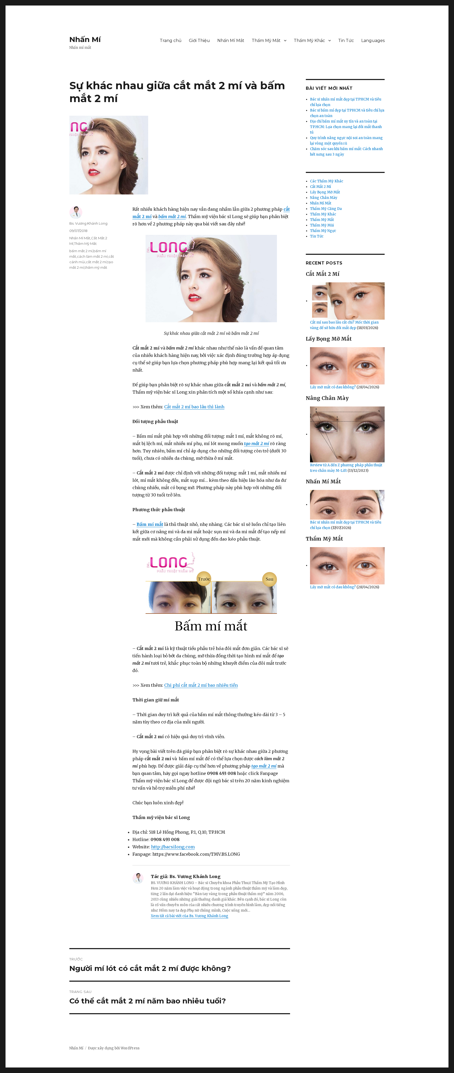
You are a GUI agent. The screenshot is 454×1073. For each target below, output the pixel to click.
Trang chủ (171, 40)
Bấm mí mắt (150, 524)
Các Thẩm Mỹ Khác (326, 181)
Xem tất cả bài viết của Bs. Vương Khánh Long (189, 916)
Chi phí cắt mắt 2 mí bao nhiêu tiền (201, 685)
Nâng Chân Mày (323, 197)
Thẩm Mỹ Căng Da (326, 209)
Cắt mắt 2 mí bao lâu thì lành (194, 406)
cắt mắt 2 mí (96, 262)
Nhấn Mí (85, 39)
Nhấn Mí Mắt (230, 40)
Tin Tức (346, 40)
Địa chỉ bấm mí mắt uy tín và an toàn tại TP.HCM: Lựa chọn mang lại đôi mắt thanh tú (346, 127)
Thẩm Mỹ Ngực (323, 231)
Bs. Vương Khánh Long (88, 223)
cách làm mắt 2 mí (92, 256)
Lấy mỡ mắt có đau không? (333, 387)
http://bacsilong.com (173, 846)
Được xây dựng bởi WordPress (114, 1048)
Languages (373, 40)
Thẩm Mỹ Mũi (322, 225)
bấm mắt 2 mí (172, 216)
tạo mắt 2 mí (256, 443)
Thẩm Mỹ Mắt (266, 40)
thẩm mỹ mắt (96, 267)
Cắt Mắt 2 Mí (320, 186)
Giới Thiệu (199, 40)
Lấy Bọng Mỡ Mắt (325, 192)
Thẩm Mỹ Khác (309, 40)
